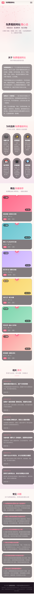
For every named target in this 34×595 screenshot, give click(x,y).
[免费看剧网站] (3, 2)
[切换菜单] (31, 2)
